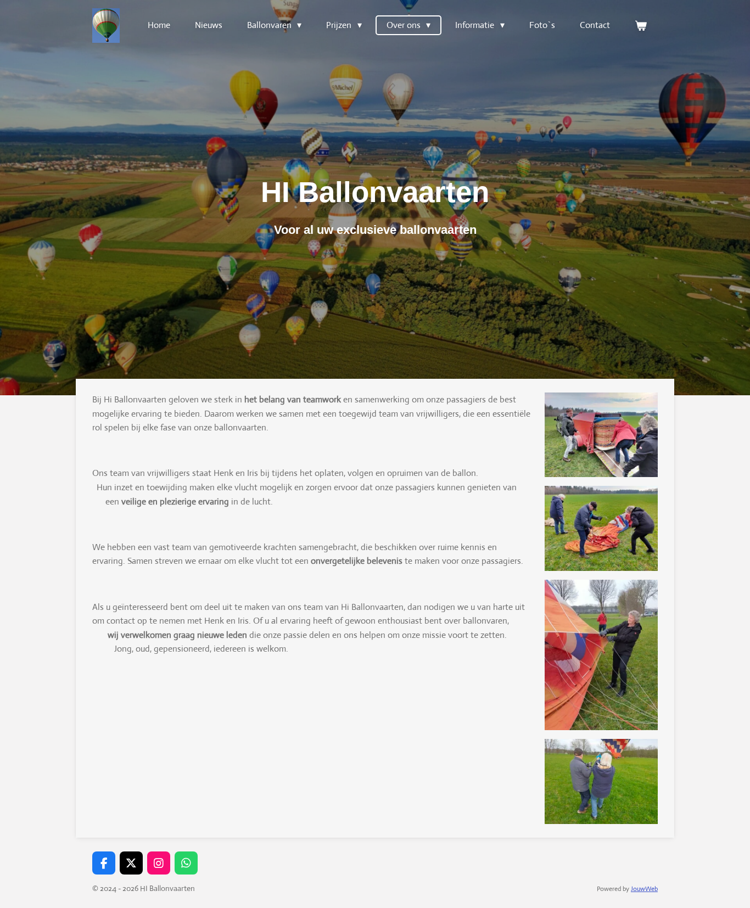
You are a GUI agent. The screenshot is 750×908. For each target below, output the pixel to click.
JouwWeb (644, 888)
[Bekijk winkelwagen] (641, 25)
